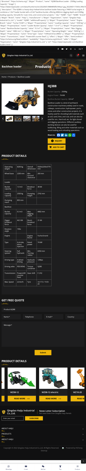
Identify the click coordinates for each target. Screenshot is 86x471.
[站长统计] (63, 448)
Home (4, 77)
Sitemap (44, 450)
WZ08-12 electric (44, 392)
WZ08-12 (8, 392)
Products (12, 77)
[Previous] (3, 119)
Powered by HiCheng (74, 448)
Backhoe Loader (24, 77)
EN (80, 49)
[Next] (42, 119)
